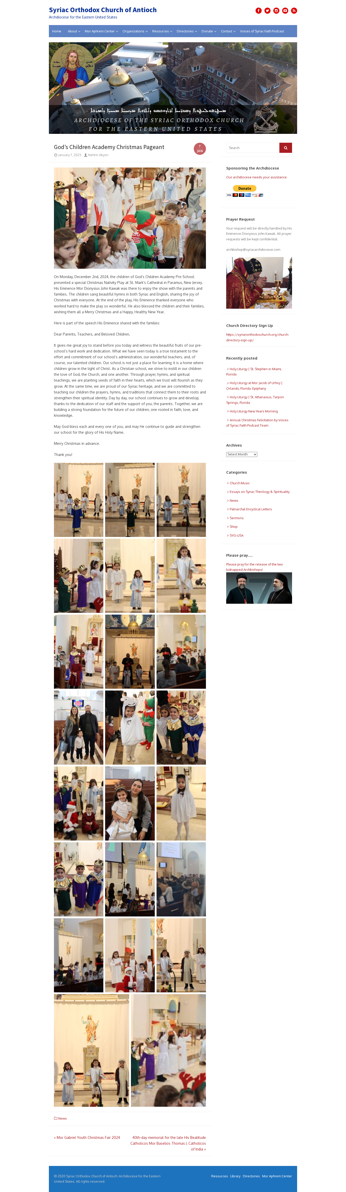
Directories (185, 31)
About (72, 31)
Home (56, 31)
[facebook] (259, 11)
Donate (207, 31)
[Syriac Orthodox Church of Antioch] (173, 88)
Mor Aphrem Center (100, 31)
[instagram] (276, 11)
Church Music (240, 483)
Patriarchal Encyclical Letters (251, 509)
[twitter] (267, 11)
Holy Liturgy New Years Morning (254, 411)
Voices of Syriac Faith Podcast (262, 31)
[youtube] (285, 11)
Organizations (133, 31)
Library (235, 1176)
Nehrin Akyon (97, 155)
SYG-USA (236, 535)
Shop (234, 527)
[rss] (294, 11)
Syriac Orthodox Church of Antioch (103, 9)
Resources (160, 31)
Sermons (237, 518)
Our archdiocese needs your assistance (256, 177)
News (62, 1118)
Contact (226, 31)
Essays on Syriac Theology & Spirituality (260, 492)
